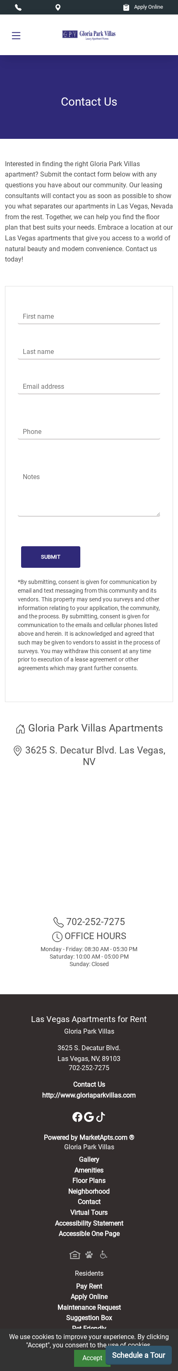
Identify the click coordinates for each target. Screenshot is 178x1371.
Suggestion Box (89, 1318)
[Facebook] (78, 1116)
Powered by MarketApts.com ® (89, 1137)
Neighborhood (89, 1191)
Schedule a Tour (138, 1355)
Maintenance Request (89, 1307)
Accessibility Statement (89, 1223)
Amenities (89, 1170)
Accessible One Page (89, 1234)
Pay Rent (89, 1286)
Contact (89, 1202)
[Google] (90, 1116)
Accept (92, 1358)
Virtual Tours (89, 1212)
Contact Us (89, 1084)
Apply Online (148, 7)
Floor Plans (89, 1180)
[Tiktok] (101, 1116)
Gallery (89, 1159)
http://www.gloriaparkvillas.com (89, 1095)
